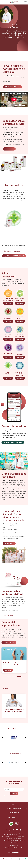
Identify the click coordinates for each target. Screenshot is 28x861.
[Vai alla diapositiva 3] (19, 676)
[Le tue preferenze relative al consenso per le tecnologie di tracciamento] (25, 858)
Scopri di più (8, 303)
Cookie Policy (13, 845)
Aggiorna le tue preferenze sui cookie (14, 847)
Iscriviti (14, 793)
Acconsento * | (14, 796)
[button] (2, 737)
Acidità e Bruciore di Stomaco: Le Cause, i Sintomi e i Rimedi (12, 664)
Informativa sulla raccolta (10, 859)
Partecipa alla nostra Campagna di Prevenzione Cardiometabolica (14, 710)
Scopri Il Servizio (7, 615)
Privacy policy (18, 796)
